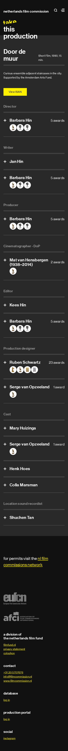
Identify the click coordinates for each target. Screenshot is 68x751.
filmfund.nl (9, 645)
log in (6, 700)
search (56, 10)
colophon (9, 653)
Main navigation (62, 10)
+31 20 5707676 (13, 672)
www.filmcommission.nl (17, 680)
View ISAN (15, 91)
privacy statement (14, 649)
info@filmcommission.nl (17, 676)
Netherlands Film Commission (26, 11)
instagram (9, 738)
